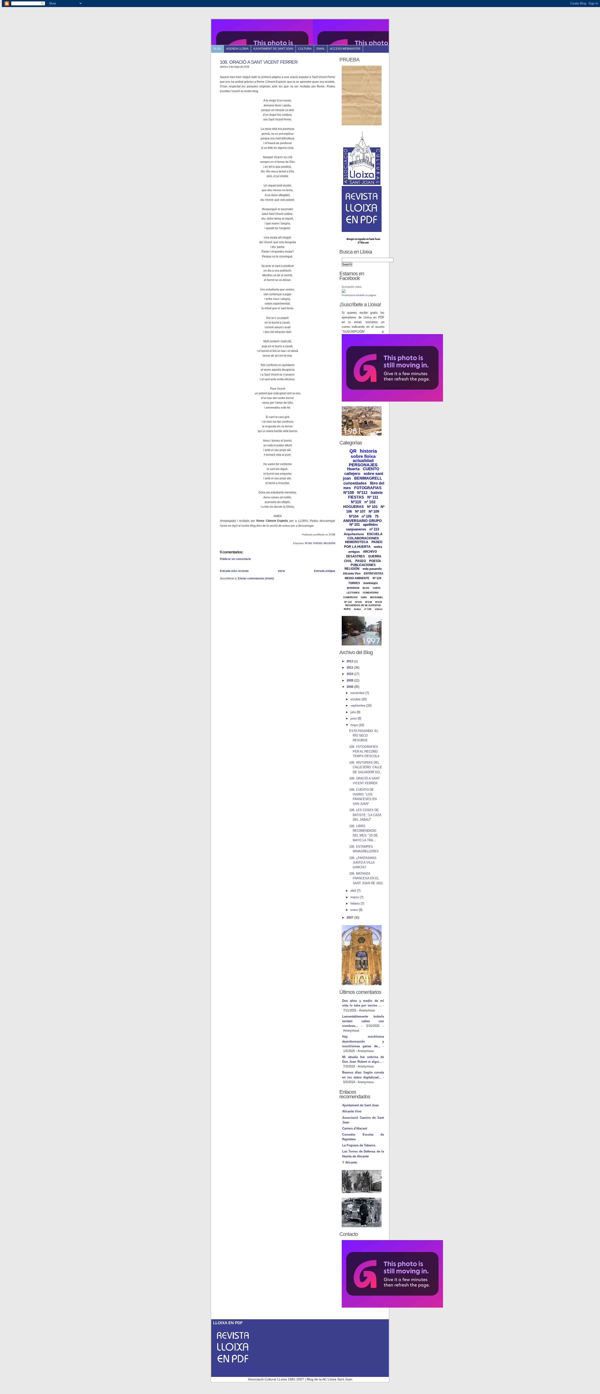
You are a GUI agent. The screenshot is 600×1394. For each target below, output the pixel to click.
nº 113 (374, 529)
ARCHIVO (370, 551)
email (320, 48)
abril (353, 890)
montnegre (370, 583)
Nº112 (362, 493)
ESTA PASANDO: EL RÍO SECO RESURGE (363, 735)
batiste (377, 493)
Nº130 (358, 602)
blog (217, 48)
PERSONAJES (363, 464)
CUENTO (371, 469)
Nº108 (308, 543)
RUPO (347, 609)
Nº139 (378, 602)
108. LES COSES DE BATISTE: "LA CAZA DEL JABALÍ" (365, 814)
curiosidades (355, 483)
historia (368, 451)
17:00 (332, 534)
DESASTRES (355, 556)
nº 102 (369, 502)
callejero (352, 473)
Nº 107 (360, 511)
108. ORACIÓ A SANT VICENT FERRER (258, 62)
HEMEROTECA (356, 542)
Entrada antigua (324, 570)
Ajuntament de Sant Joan (273, 48)
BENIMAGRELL (368, 478)
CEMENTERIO (371, 592)
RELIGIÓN (329, 543)
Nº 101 (354, 524)
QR (352, 451)
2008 (350, 687)
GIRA (364, 597)
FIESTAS (356, 497)
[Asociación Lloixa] (343, 292)
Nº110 (356, 502)
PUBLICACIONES (363, 565)
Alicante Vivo (351, 573)
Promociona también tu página (359, 295)
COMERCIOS (350, 597)
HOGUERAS (353, 507)
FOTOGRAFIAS (368, 488)
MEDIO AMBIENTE (357, 578)
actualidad (363, 460)
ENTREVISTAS (373, 573)
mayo (354, 725)
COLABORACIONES (363, 538)
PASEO (360, 561)
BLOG (366, 588)
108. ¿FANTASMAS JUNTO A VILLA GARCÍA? (362, 862)
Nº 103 (372, 507)
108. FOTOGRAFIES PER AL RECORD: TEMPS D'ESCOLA (364, 751)
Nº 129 (377, 578)
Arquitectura (354, 534)
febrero (355, 903)
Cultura (304, 48)
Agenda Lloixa (237, 48)
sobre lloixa (363, 456)
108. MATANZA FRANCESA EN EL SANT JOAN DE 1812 (366, 878)
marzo (355, 897)
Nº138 (368, 602)
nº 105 (366, 516)
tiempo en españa (355, 239)
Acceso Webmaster (345, 48)
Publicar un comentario (235, 558)
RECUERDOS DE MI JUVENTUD (363, 605)
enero (354, 910)
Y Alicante (349, 1162)
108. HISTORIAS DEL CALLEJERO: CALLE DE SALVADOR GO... (365, 767)
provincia (353, 587)
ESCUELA (374, 534)
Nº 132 (348, 602)
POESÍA (317, 543)
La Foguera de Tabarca (358, 1145)
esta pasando (372, 568)
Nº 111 (372, 497)
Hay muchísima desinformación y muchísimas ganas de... (363, 1041)
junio (354, 718)
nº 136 (367, 609)
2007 (350, 917)
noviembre (357, 693)
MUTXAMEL (376, 597)
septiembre (358, 705)
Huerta (353, 469)
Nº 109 (374, 511)
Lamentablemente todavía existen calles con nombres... (363, 1021)
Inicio (281, 570)
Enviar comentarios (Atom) (256, 578)
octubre (355, 699)
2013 (350, 661)
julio (353, 712)
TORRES (354, 583)
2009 (350, 680)
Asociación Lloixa (351, 286)
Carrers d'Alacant (354, 1128)
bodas (357, 609)
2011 (350, 667)
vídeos (378, 609)
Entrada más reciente (234, 570)
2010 (350, 674)
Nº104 (353, 516)
